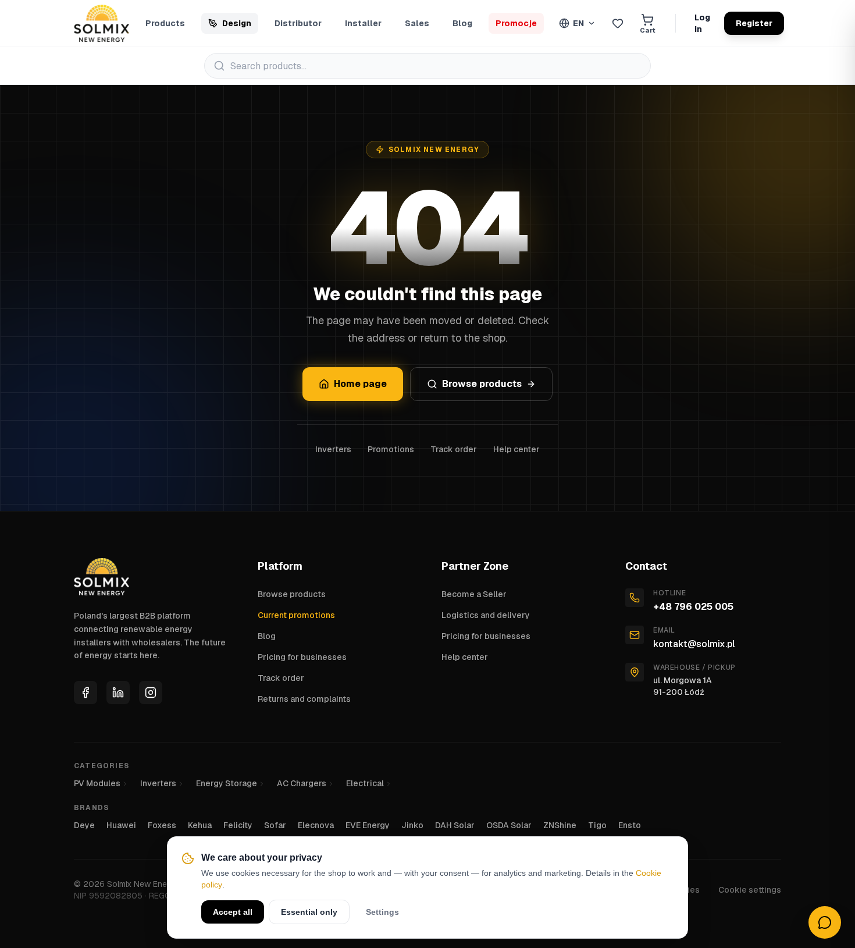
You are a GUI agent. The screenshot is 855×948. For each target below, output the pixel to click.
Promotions (391, 449)
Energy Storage (226, 783)
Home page (360, 384)
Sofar (275, 825)
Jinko (412, 825)
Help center (516, 449)
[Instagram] (150, 692)
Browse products (482, 384)
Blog (462, 23)
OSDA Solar (509, 825)
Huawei (121, 825)
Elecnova (316, 825)
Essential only (309, 912)
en (578, 23)
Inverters (333, 449)
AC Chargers (301, 783)
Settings (382, 912)
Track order (453, 449)
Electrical (365, 783)
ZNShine (559, 825)
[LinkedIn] (118, 692)
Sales (417, 23)
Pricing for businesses (302, 657)
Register (754, 23)
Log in (702, 23)
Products (165, 23)
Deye (84, 825)
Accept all (232, 912)
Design (236, 23)
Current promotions (296, 615)
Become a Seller (474, 594)
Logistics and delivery (485, 615)
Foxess (162, 825)
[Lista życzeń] (617, 23)
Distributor (298, 23)
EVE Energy (367, 825)
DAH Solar (455, 825)
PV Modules (97, 783)
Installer (363, 23)
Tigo (597, 825)
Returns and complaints (304, 699)
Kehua (200, 825)
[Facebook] (85, 692)
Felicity (237, 825)
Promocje (516, 23)
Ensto (629, 825)
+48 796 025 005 (693, 607)
